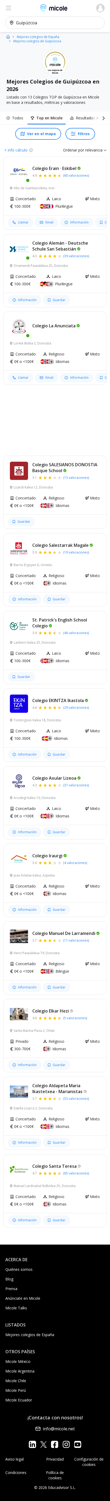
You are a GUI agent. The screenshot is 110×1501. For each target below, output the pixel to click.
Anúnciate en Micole (22, 1298)
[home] (8, 36)
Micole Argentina (19, 1371)
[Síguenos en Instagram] (66, 1444)
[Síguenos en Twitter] (43, 1444)
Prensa (11, 1288)
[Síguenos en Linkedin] (32, 1444)
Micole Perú (15, 1390)
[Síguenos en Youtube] (77, 1444)
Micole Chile (15, 1380)
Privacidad (55, 1459)
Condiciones (15, 1472)
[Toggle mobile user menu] (100, 8)
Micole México (17, 1361)
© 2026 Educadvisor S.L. (55, 1487)
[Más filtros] (102, 118)
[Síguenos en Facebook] (54, 1444)
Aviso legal (14, 1459)
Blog (9, 1279)
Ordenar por (73, 150)
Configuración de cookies (89, 1462)
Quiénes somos (19, 1269)
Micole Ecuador (18, 1400)
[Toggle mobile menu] (8, 8)
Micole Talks (16, 1307)
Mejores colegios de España (29, 1334)
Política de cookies (55, 1475)
